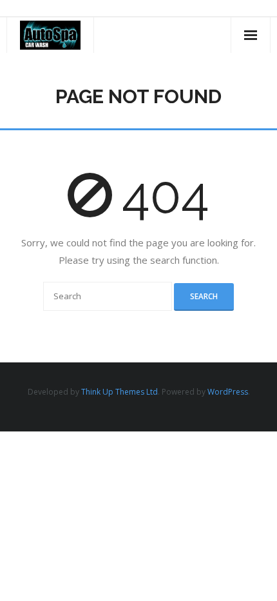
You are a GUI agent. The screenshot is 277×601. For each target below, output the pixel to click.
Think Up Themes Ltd (119, 391)
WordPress (227, 391)
